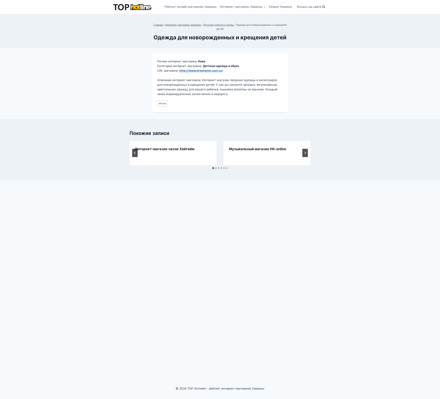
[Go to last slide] (135, 153)
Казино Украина (280, 6)
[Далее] (305, 153)
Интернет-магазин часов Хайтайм (164, 149)
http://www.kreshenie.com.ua (201, 70)
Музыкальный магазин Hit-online (257, 149)
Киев (162, 103)
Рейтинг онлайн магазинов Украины (190, 6)
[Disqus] (220, 231)
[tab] (213, 168)
